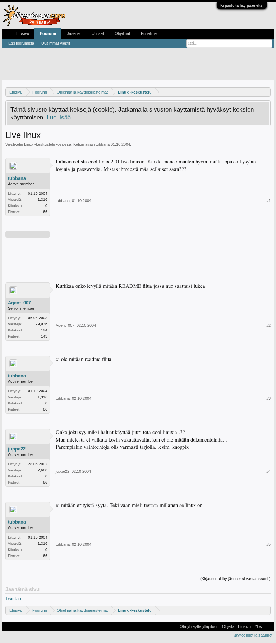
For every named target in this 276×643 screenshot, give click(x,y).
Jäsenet (74, 33)
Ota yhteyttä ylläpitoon (199, 626)
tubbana (103, 144)
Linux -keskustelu (39, 144)
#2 (268, 325)
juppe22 (17, 449)
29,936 (41, 324)
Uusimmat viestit (55, 43)
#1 (268, 201)
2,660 (42, 470)
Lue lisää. (60, 117)
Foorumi (48, 33)
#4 (268, 471)
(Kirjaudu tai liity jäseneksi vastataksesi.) (235, 578)
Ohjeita (228, 626)
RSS (268, 626)
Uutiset (98, 33)
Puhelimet (149, 33)
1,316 (42, 199)
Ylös (258, 626)
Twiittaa (13, 598)
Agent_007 (19, 302)
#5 (268, 544)
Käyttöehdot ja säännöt (252, 635)
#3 (268, 398)
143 (44, 336)
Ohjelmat (122, 33)
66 (45, 212)
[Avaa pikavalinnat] (266, 92)
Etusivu (22, 33)
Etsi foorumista (21, 43)
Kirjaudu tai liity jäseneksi (241, 5)
